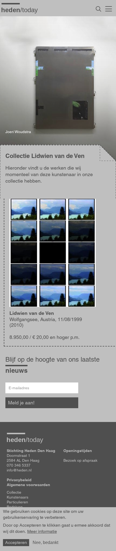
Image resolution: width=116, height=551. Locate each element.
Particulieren (17, 502)
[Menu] (108, 8)
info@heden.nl (19, 470)
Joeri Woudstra (18, 132)
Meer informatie (42, 531)
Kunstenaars (17, 497)
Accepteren (16, 542)
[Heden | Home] (21, 10)
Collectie (14, 492)
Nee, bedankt (45, 542)
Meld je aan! (21, 402)
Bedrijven (15, 507)
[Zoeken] (98, 9)
